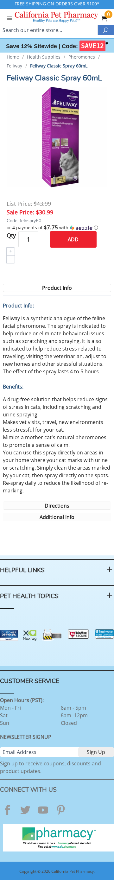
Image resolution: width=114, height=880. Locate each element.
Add (73, 239)
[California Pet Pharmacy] (65, 17)
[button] (57, 228)
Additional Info (57, 517)
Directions (57, 505)
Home (13, 57)
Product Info (57, 287)
